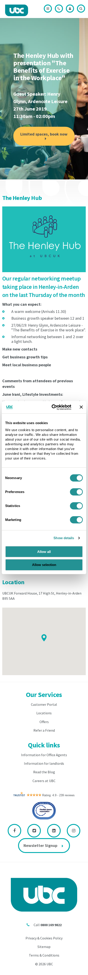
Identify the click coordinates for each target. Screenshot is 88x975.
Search (81, 9)
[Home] (16, 10)
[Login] (70, 9)
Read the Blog (44, 772)
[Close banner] (81, 407)
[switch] (76, 491)
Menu (48, 9)
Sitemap (44, 946)
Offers (44, 721)
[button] (44, 637)
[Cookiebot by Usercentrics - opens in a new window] (53, 407)
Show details (63, 538)
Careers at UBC (44, 780)
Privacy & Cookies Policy (44, 938)
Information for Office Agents (44, 755)
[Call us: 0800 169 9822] (59, 9)
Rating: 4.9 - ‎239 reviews (58, 795)
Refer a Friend (44, 730)
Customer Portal (44, 704)
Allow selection (44, 565)
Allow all (44, 552)
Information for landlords (44, 763)
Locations (44, 713)
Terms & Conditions (44, 955)
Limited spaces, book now (43, 134)
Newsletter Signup (40, 845)
